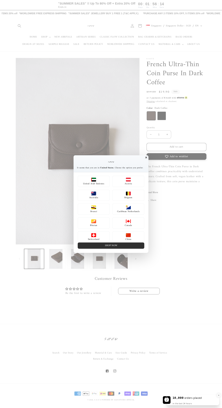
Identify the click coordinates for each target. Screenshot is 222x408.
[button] (94, 181)
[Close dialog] (146, 157)
